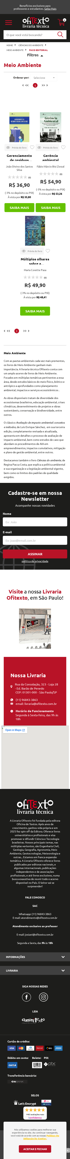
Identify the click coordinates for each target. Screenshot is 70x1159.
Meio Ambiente (15, 49)
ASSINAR (35, 554)
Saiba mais (19, 207)
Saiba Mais (50, 8)
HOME (10, 45)
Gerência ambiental (50, 157)
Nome (7, 514)
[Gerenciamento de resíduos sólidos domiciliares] (19, 127)
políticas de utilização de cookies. (41, 1137)
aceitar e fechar (35, 1149)
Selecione (39, 77)
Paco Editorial (38, 49)
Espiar (16, 147)
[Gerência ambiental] (51, 127)
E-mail (7, 532)
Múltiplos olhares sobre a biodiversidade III (35, 263)
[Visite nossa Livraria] (35, 813)
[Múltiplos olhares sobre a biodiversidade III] (35, 231)
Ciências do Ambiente (30, 45)
